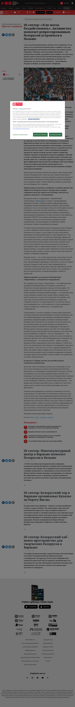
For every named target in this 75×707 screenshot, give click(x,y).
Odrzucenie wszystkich (40, 134)
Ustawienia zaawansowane (20, 134)
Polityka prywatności (34, 119)
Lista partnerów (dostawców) (21, 128)
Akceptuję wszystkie (55, 134)
